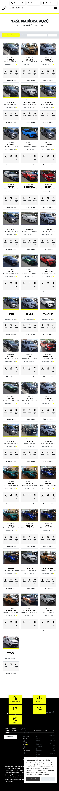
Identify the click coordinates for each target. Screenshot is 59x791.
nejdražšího (52, 35)
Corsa (48, 187)
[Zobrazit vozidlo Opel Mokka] (29, 430)
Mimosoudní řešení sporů (39, 745)
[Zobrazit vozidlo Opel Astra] (29, 133)
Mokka (29, 441)
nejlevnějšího (42, 35)
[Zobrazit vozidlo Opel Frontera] (29, 91)
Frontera (29, 102)
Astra (29, 144)
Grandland (48, 568)
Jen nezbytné (48, 778)
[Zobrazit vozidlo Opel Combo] (11, 49)
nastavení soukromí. (43, 774)
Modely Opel (10, 737)
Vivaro (11, 653)
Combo (11, 60)
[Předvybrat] (17, 45)
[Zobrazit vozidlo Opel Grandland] (48, 557)
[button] (11, 80)
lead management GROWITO (51, 752)
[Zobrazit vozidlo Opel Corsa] (48, 176)
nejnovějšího (32, 35)
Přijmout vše (33, 778)
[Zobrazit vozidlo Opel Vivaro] (11, 642)
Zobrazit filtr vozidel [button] (12, 35)
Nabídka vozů (25, 743)
